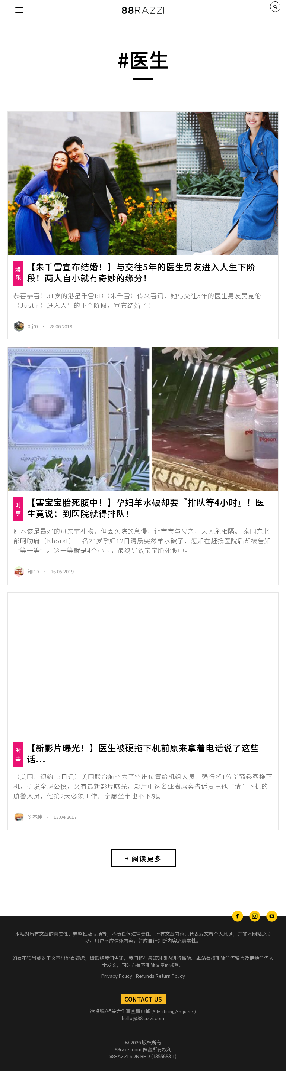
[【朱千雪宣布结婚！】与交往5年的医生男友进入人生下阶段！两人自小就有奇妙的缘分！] (143, 183)
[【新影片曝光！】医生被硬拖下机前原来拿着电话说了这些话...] (143, 664)
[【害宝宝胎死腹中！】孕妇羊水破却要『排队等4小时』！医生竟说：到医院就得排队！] (143, 419)
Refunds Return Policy (160, 975)
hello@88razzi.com (143, 1018)
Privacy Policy (116, 975)
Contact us (143, 998)
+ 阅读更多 (143, 858)
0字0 (33, 326)
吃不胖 (35, 816)
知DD (34, 571)
